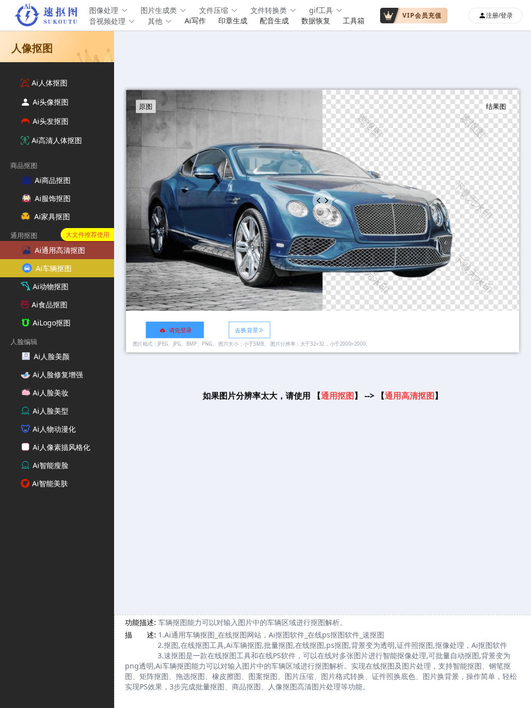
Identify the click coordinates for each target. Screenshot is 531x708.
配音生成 (274, 20)
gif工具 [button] (321, 10)
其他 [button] (155, 21)
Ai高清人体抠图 (57, 140)
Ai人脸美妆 (50, 393)
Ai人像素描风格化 (61, 447)
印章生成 (232, 20)
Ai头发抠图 (50, 121)
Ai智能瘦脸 (50, 465)
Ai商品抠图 (53, 180)
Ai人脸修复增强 (58, 374)
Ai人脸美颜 (51, 356)
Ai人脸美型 (50, 411)
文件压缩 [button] (213, 10)
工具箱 (354, 20)
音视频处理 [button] (107, 21)
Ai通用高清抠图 (60, 250)
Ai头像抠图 (50, 102)
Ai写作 (195, 20)
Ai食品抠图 (49, 304)
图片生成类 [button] (159, 10)
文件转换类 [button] (268, 10)
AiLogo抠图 (52, 323)
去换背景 (246, 330)
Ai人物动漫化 (54, 429)
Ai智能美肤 (50, 483)
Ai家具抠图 (52, 216)
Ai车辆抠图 (54, 268)
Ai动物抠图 (50, 286)
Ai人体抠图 (49, 83)
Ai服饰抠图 (53, 198)
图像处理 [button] (103, 10)
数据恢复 (315, 20)
